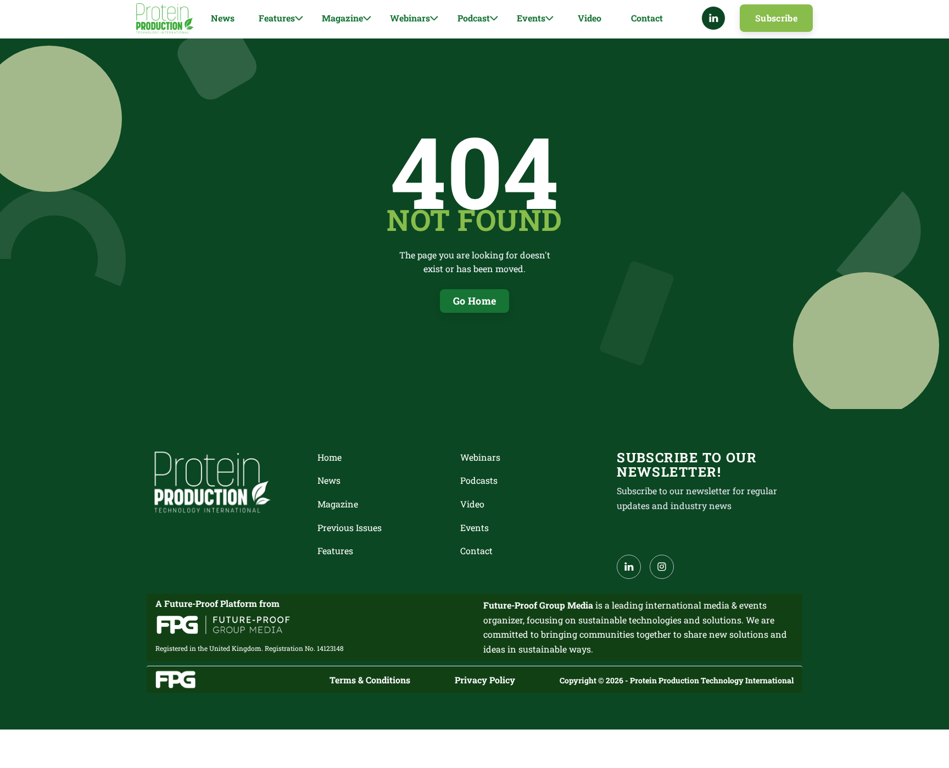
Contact (647, 18)
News (223, 18)
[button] (281, 18)
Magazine (337, 504)
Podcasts (479, 480)
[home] (165, 18)
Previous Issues (349, 527)
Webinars (480, 457)
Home (329, 457)
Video (589, 18)
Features (335, 550)
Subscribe (776, 18)
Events (474, 527)
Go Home (474, 300)
